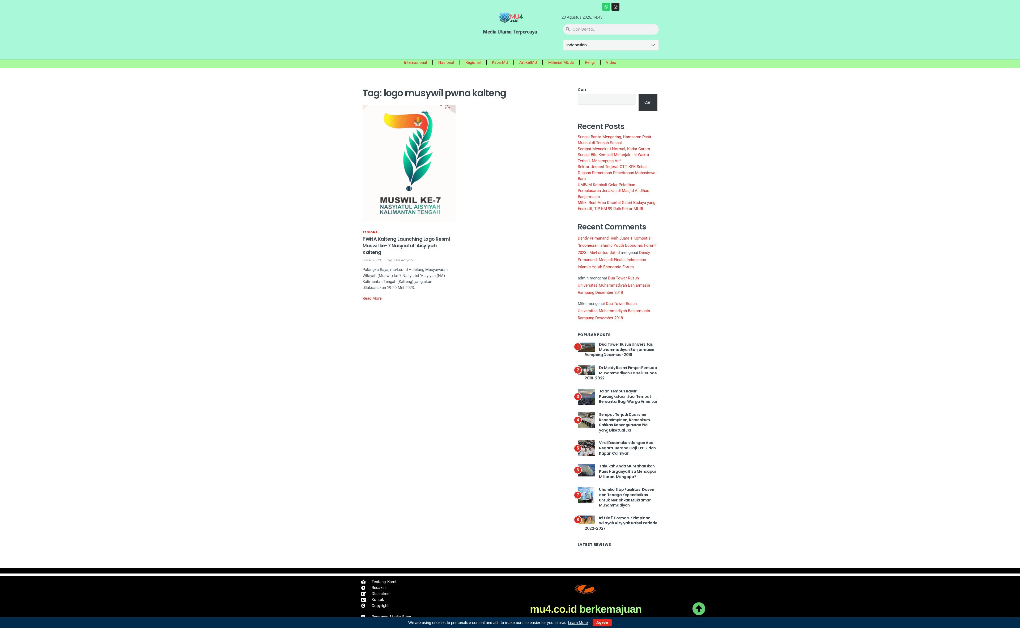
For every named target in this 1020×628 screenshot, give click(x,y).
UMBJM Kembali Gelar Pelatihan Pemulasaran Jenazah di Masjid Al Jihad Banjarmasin (613, 190)
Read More (372, 298)
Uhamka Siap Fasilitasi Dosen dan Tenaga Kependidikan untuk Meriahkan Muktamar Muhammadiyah (626, 497)
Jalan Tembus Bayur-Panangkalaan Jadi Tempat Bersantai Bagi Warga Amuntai (628, 396)
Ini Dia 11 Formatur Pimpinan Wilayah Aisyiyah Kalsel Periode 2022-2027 (621, 523)
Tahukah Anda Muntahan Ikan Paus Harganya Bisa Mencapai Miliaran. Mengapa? (627, 471)
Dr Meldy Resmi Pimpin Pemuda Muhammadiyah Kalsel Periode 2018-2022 (621, 373)
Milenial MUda (561, 62)
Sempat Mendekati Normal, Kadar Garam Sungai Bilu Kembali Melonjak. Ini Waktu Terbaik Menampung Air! (614, 154)
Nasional (446, 62)
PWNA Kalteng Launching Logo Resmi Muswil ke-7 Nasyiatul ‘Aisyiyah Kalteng (406, 246)
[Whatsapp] (606, 7)
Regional (473, 62)
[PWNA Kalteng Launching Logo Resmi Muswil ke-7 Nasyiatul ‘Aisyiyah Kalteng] (409, 163)
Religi (590, 62)
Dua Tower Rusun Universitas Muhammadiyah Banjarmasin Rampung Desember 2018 (614, 285)
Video (611, 62)
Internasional (415, 62)
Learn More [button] (578, 622)
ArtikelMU (528, 62)
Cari (582, 89)
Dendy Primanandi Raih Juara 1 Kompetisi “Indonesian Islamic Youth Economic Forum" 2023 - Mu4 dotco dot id (617, 245)
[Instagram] (615, 7)
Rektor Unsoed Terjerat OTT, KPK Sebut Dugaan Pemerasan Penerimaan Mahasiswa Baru (616, 172)
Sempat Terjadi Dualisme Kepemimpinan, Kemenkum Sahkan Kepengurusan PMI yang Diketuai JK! (624, 422)
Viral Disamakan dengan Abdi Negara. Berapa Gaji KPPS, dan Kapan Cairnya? (627, 448)
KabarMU (500, 62)
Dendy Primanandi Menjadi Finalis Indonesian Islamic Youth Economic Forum (614, 259)
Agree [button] (602, 622)
